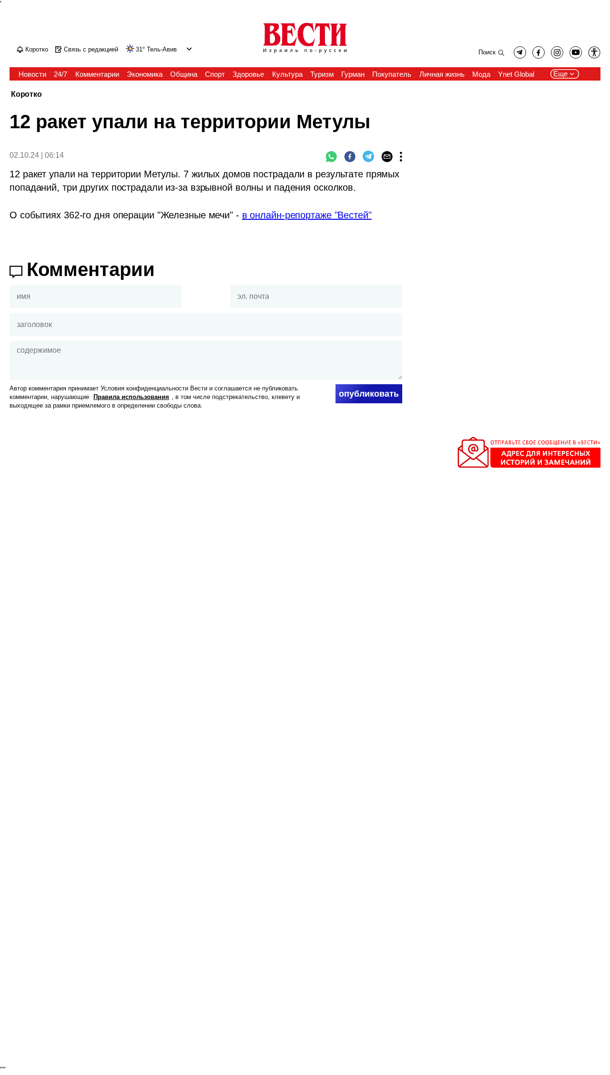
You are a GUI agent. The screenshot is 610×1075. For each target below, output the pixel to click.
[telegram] (520, 52)
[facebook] (538, 52)
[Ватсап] (331, 156)
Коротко (26, 95)
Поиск (487, 52)
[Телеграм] (368, 156)
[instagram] (557, 52)
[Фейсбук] (350, 156)
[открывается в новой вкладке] (575, 52)
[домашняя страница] (305, 54)
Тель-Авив (162, 49)
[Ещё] (401, 156)
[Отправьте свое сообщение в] (529, 465)
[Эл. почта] (387, 156)
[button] (188, 49)
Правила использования (131, 396)
